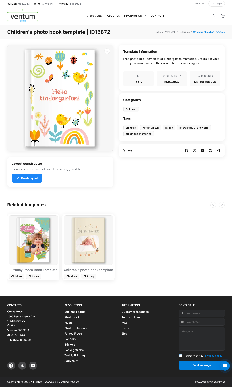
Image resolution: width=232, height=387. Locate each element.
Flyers (68, 322)
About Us (113, 15)
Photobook (72, 317)
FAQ (124, 322)
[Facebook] (11, 366)
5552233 (24, 3)
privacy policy (213, 355)
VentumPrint (217, 381)
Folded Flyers (73, 333)
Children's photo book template (88, 270)
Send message (202, 365)
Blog (124, 333)
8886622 (75, 3)
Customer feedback (135, 312)
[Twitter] (22, 366)
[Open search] (213, 15)
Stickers (70, 344)
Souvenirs (71, 361)
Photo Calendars (76, 328)
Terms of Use (130, 317)
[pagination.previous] (213, 205)
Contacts (158, 15)
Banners (70, 339)
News (125, 328)
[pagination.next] (222, 205)
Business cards (75, 312)
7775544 (47, 3)
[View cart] (223, 15)
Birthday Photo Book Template (33, 270)
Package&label (74, 350)
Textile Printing (74, 355)
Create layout (29, 178)
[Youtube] (33, 366)
